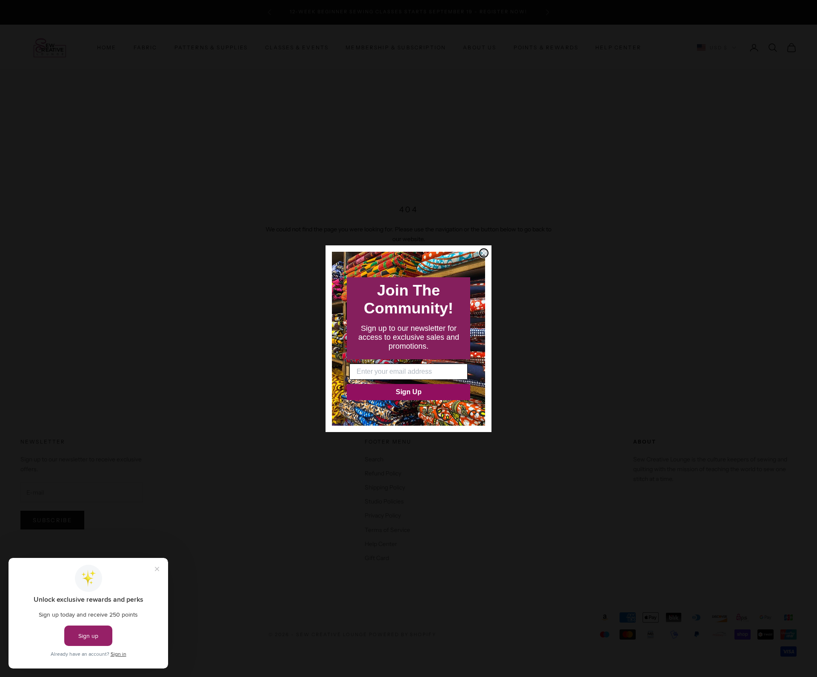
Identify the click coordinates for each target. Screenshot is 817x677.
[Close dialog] (484, 253)
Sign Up (409, 391)
